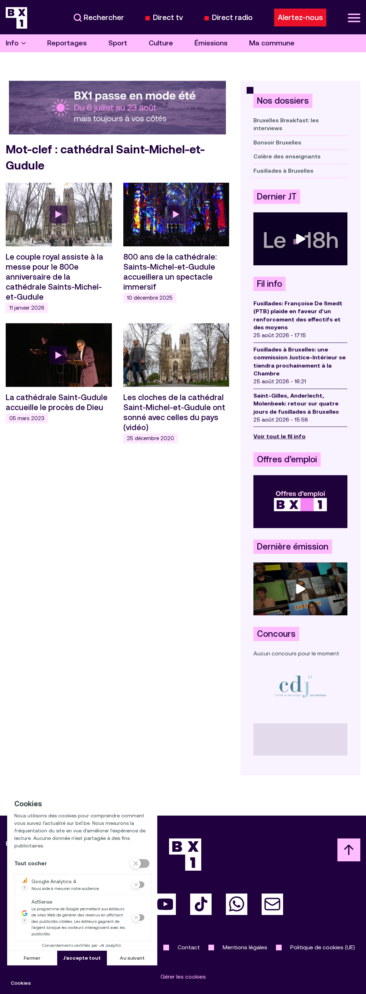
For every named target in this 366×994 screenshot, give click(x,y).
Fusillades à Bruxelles (283, 171)
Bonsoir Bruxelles (277, 142)
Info (12, 43)
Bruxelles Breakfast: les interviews (286, 124)
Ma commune (272, 43)
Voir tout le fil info (279, 436)
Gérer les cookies (183, 977)
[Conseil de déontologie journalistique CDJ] (300, 686)
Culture (161, 43)
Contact (189, 947)
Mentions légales (245, 947)
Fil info (269, 284)
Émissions (211, 43)
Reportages (67, 43)
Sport (117, 43)
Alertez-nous (300, 17)
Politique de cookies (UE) (322, 947)
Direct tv (168, 18)
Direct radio (232, 18)
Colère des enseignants (287, 156)
